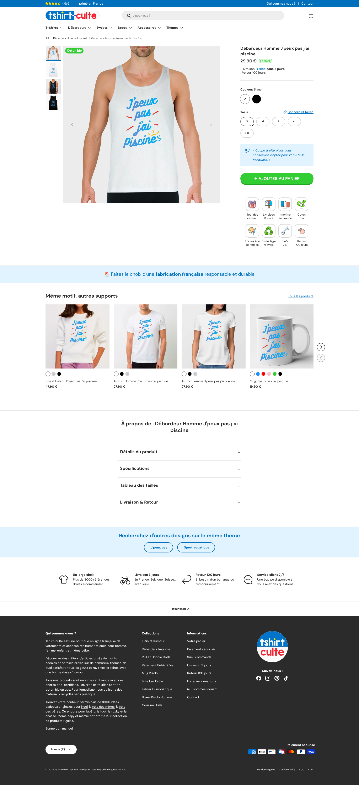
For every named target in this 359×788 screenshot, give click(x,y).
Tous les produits (301, 296)
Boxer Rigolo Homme (157, 697)
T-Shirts (51, 28)
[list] (141, 124)
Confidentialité (287, 769)
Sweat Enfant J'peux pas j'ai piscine (71, 381)
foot (103, 711)
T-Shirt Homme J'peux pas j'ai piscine (141, 381)
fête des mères (103, 707)
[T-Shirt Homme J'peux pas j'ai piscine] (146, 336)
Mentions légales (266, 769)
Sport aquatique (196, 547)
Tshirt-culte (61, 769)
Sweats (102, 28)
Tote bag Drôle (152, 681)
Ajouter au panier (279, 178)
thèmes (115, 663)
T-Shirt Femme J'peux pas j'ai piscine (209, 381)
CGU (301, 769)
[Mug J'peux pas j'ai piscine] (282, 336)
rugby (115, 711)
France (261, 69)
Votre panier (196, 641)
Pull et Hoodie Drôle (156, 657)
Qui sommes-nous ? (202, 689)
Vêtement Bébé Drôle (157, 665)
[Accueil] (47, 38)
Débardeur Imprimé (156, 649)
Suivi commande (199, 657)
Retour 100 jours (199, 673)
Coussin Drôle (152, 705)
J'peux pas (159, 547)
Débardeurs (77, 28)
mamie (84, 716)
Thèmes (172, 28)
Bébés (122, 28)
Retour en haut (179, 609)
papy (71, 716)
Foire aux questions (201, 681)
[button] (311, 15)
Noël (84, 707)
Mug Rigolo (150, 673)
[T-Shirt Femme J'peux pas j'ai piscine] (214, 336)
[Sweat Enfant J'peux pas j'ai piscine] (77, 336)
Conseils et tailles (301, 112)
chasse (50, 716)
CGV (311, 769)
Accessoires (147, 28)
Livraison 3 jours (199, 665)
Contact (307, 3)
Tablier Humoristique (157, 689)
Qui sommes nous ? (281, 3)
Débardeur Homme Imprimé (70, 38)
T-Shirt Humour (153, 641)
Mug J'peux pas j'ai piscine (269, 381)
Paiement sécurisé (201, 649)
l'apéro (91, 711)
